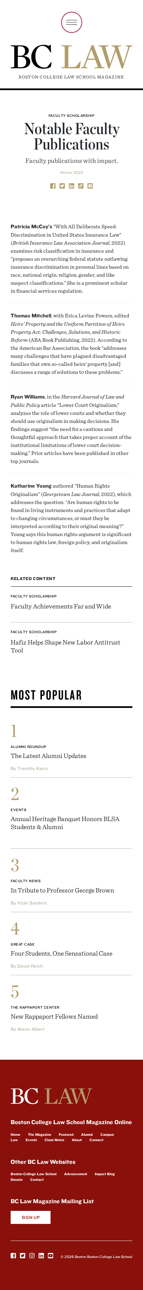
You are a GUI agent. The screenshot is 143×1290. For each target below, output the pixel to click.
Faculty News (26, 880)
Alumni (87, 1134)
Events (18, 809)
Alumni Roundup (29, 746)
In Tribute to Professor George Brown (62, 890)
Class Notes (54, 1139)
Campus (107, 1134)
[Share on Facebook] (53, 185)
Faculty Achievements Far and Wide (61, 606)
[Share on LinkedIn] (71, 185)
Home (15, 1134)
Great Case (23, 944)
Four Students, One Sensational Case (61, 953)
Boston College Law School (34, 1174)
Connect (96, 1139)
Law (14, 1139)
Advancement (75, 1174)
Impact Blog (105, 1174)
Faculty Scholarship (71, 115)
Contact (37, 1179)
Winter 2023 (71, 172)
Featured (66, 1134)
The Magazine (39, 1134)
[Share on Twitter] (62, 185)
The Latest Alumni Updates (48, 755)
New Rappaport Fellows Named (54, 1016)
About (77, 1139)
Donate (17, 1179)
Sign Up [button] (31, 1217)
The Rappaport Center (35, 1007)
